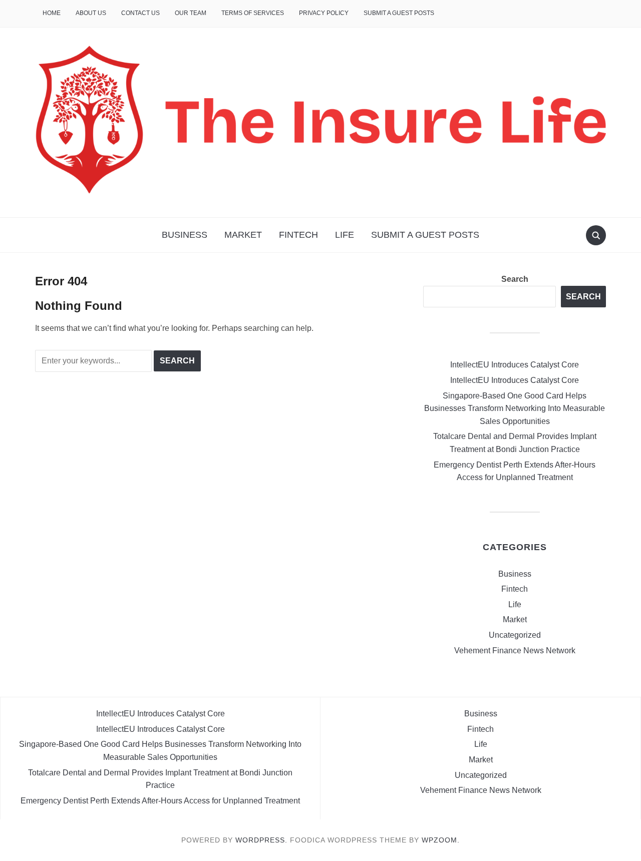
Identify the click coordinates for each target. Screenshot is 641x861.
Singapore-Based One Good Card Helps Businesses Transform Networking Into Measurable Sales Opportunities (514, 408)
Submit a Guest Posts (399, 13)
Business (184, 235)
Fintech (298, 235)
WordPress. (261, 840)
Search (514, 279)
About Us (91, 13)
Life (344, 235)
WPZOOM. (441, 840)
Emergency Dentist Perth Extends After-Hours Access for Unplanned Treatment (160, 800)
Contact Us (140, 13)
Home (52, 13)
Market (243, 235)
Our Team (190, 13)
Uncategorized (515, 635)
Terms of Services (252, 13)
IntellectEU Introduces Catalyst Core (514, 364)
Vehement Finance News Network (514, 650)
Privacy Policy (324, 13)
